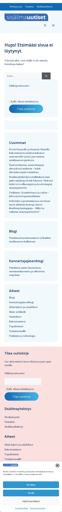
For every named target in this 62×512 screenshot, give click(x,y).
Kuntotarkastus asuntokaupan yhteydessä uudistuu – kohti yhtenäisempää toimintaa (26, 168)
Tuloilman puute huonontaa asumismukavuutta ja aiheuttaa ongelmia (27, 271)
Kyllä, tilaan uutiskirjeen (24, 101)
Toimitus (29, 6)
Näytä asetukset (31, 501)
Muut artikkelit (17, 311)
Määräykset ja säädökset (23, 307)
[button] (57, 465)
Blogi (12, 297)
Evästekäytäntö (21, 508)
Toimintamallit (17, 331)
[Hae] (46, 75)
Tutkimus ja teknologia (22, 335)
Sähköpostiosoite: (19, 85)
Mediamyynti (16, 6)
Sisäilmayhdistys (45, 6)
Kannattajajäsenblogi (21, 302)
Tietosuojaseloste (37, 508)
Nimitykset (15, 316)
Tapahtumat (16, 326)
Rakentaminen (17, 321)
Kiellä (31, 493)
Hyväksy (31, 484)
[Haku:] (23, 75)
